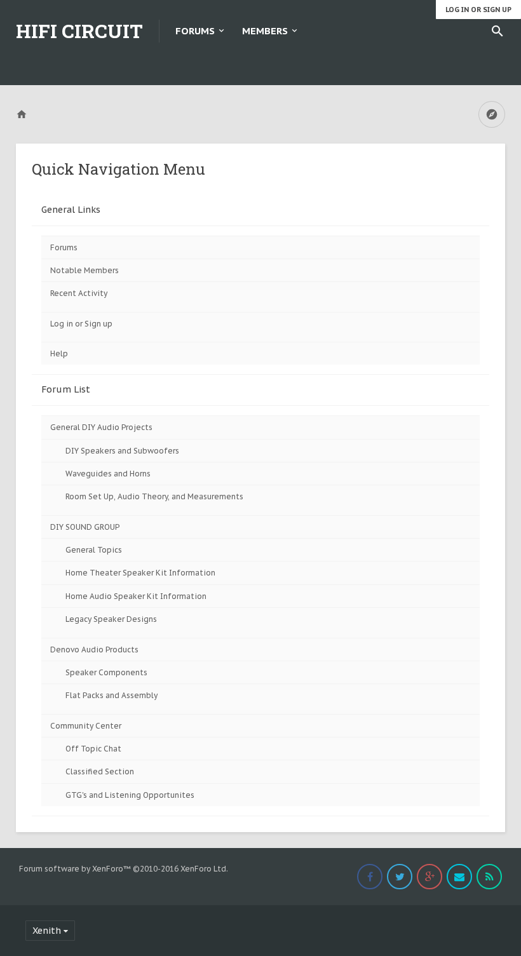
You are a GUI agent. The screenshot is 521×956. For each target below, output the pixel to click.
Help (59, 353)
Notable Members (84, 270)
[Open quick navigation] (491, 114)
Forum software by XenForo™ (123, 868)
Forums (195, 31)
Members (265, 31)
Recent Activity (78, 293)
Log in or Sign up (478, 9)
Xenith (46, 930)
